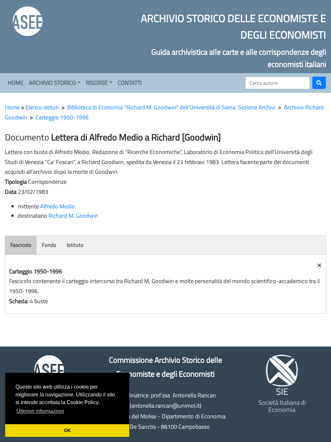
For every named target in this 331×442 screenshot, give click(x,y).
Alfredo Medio (57, 206)
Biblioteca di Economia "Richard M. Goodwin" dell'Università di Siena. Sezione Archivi (171, 107)
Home (12, 107)
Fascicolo (20, 245)
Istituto (75, 245)
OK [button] (67, 430)
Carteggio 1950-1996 (62, 117)
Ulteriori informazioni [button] (40, 411)
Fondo (49, 245)
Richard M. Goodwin (73, 215)
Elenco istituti (42, 107)
